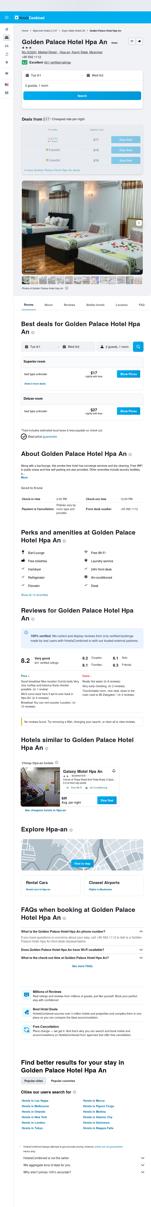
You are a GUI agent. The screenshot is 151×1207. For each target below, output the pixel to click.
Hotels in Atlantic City (97, 1117)
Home (25, 30)
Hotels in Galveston (96, 1122)
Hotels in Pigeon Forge (98, 1106)
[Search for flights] (7, 29)
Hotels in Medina (94, 1111)
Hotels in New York (34, 1117)
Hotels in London (33, 1122)
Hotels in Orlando (33, 1111)
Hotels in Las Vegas (35, 1100)
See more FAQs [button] (82, 966)
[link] (45, 810)
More (24, 477)
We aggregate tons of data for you (46, 1165)
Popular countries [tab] (63, 1081)
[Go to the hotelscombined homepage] (29, 17)
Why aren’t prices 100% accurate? (47, 1172)
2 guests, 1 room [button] (36, 85)
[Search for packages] (7, 54)
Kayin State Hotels (72, 30)
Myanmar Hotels (42, 30)
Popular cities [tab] (33, 1081)
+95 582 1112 (31, 57)
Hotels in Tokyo (32, 1128)
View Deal (106, 800)
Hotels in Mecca (94, 1100)
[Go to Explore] (7, 62)
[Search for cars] (7, 46)
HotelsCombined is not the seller (46, 1158)
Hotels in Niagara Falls (98, 1128)
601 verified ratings (57, 62)
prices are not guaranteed (108, 1146)
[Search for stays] (7, 38)
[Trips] (7, 73)
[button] (6, 17)
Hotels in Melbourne (35, 1106)
